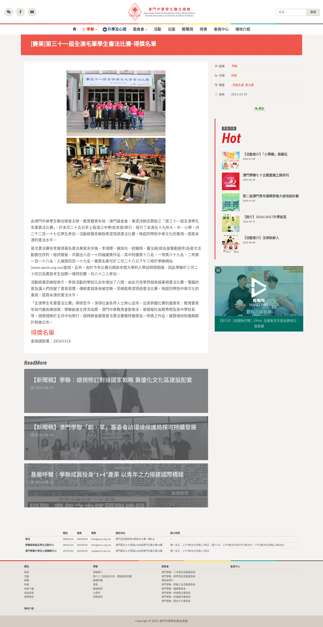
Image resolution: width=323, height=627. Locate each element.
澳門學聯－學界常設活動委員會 (178, 576)
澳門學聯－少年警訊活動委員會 (178, 572)
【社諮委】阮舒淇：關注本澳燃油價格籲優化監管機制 (74, 29)
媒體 (26, 580)
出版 (171, 29)
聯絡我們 (98, 589)
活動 (157, 29)
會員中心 (221, 29)
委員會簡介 (168, 580)
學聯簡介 (98, 572)
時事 (203, 29)
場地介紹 (242, 29)
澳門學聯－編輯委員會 (174, 589)
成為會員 (29, 593)
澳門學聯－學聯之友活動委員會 (178, 584)
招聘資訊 (29, 597)
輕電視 (187, 29)
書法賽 (249, 85)
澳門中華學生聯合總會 (161, 11)
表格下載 (29, 589)
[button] (8, 12)
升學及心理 (117, 29)
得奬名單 (238, 85)
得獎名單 (42, 333)
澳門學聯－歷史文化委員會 (176, 601)
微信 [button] (261, 108)
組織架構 (98, 580)
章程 (95, 584)
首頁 (26, 572)
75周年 (96, 593)
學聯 (91, 29)
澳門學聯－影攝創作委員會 (176, 597)
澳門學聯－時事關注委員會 (176, 593)
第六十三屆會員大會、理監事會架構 (112, 576)
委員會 (139, 29)
